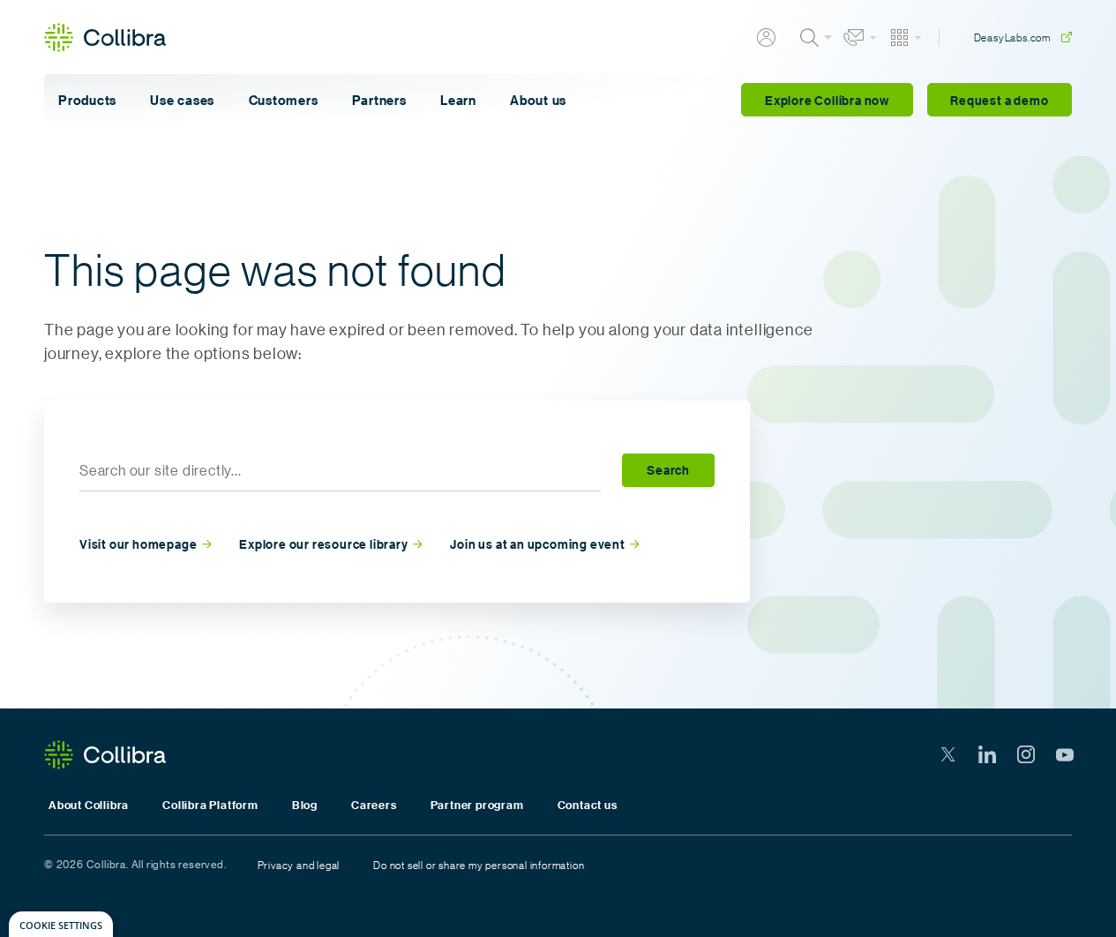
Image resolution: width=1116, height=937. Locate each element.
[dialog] (61, 924)
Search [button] (668, 469)
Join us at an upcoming (537, 544)
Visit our (138, 544)
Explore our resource (323, 544)
